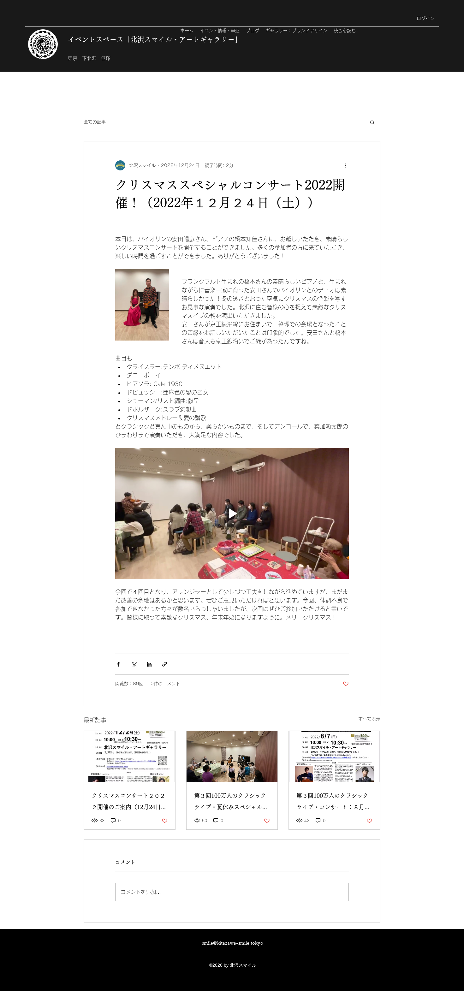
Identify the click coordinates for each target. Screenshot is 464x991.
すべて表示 (369, 719)
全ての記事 (95, 122)
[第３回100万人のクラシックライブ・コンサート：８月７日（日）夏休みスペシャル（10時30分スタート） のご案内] (334, 756)
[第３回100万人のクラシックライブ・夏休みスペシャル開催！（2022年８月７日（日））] (232, 756)
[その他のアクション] (345, 165)
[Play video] (232, 513)
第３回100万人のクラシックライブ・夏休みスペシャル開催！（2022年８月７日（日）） (231, 803)
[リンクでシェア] (165, 664)
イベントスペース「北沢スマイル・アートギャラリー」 (154, 39)
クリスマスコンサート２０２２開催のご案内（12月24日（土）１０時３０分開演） (128, 803)
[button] (372, 122)
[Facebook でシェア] (118, 664)
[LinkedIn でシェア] (149, 664)
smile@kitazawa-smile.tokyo (232, 943)
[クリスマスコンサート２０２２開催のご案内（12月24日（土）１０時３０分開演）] (129, 756)
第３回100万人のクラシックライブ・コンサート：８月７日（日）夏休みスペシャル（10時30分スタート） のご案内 (333, 803)
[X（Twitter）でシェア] (134, 664)
